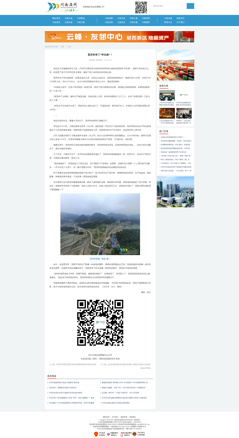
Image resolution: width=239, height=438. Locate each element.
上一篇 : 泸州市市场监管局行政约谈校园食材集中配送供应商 (72, 364)
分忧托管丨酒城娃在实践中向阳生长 (63, 388)
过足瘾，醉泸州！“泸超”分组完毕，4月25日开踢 (120, 393)
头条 (69, 47)
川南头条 (69, 18)
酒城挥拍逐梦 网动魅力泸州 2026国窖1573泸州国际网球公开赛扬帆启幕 (125, 383)
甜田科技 (137, 420)
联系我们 (133, 417)
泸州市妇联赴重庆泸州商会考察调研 (116, 403)
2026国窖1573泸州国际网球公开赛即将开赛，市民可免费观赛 (71, 404)
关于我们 (180, 22)
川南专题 (168, 18)
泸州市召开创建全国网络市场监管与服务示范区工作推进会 (124, 398)
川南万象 (81, 22)
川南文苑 (121, 18)
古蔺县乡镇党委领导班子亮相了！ (173, 137)
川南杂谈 (69, 22)
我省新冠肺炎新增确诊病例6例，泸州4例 (175, 148)
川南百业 (121, 22)
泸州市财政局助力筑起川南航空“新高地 (64, 382)
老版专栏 (180, 18)
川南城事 (109, 18)
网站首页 (56, 18)
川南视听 (146, 22)
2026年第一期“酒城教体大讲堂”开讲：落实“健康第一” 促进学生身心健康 (71, 398)
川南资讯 (56, 22)
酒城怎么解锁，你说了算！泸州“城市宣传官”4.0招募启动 (124, 388)
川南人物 (134, 18)
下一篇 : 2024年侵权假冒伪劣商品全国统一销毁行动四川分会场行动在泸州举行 (126, 366)
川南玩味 (109, 22)
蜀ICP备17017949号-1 (134, 429)
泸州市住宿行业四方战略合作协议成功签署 (65, 393)
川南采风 (146, 18)
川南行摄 (134, 22)
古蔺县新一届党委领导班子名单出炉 (173, 152)
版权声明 (124, 417)
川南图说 (81, 18)
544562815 (137, 422)
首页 (62, 47)
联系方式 (168, 22)
